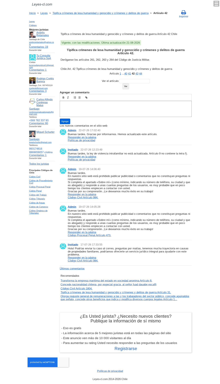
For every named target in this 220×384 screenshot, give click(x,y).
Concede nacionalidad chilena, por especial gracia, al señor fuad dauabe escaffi (108, 284)
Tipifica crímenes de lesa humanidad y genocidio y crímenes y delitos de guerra (100, 13)
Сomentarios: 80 (38, 123)
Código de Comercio (38, 207)
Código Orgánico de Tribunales (38, 211)
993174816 (35, 148)
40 (125, 73)
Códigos (33, 25)
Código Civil (34, 177)
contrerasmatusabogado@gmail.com (41, 113)
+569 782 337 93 (38, 120)
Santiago (34, 108)
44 (140, 73)
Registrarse (126, 348)
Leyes (44, 13)
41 (129, 73)
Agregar (65, 121)
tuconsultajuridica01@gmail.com (41, 66)
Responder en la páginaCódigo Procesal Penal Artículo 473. (89, 234)
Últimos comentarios (72, 268)
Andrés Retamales (42, 34)
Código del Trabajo (38, 195)
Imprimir (183, 16)
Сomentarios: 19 (38, 47)
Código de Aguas (37, 203)
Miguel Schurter (45, 132)
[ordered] (75, 97)
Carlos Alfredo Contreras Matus (44, 102)
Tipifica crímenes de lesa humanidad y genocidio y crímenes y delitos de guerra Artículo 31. (116, 292)
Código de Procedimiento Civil (41, 181)
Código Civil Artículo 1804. (76, 288)
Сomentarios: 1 (38, 70)
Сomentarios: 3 (38, 91)
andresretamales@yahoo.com (41, 43)
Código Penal (35, 191)
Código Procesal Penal (39, 187)
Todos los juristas (39, 163)
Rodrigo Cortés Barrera (45, 80)
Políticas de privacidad (110, 371)
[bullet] (79, 97)
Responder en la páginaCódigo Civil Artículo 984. (83, 196)
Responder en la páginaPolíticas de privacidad (82, 139)
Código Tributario (37, 199)
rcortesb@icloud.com (38, 88)
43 (136, 73)
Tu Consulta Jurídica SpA (43, 57)
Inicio (32, 13)
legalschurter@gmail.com (40, 142)
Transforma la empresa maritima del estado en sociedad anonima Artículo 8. (106, 280)
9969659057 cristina (41, 152)
